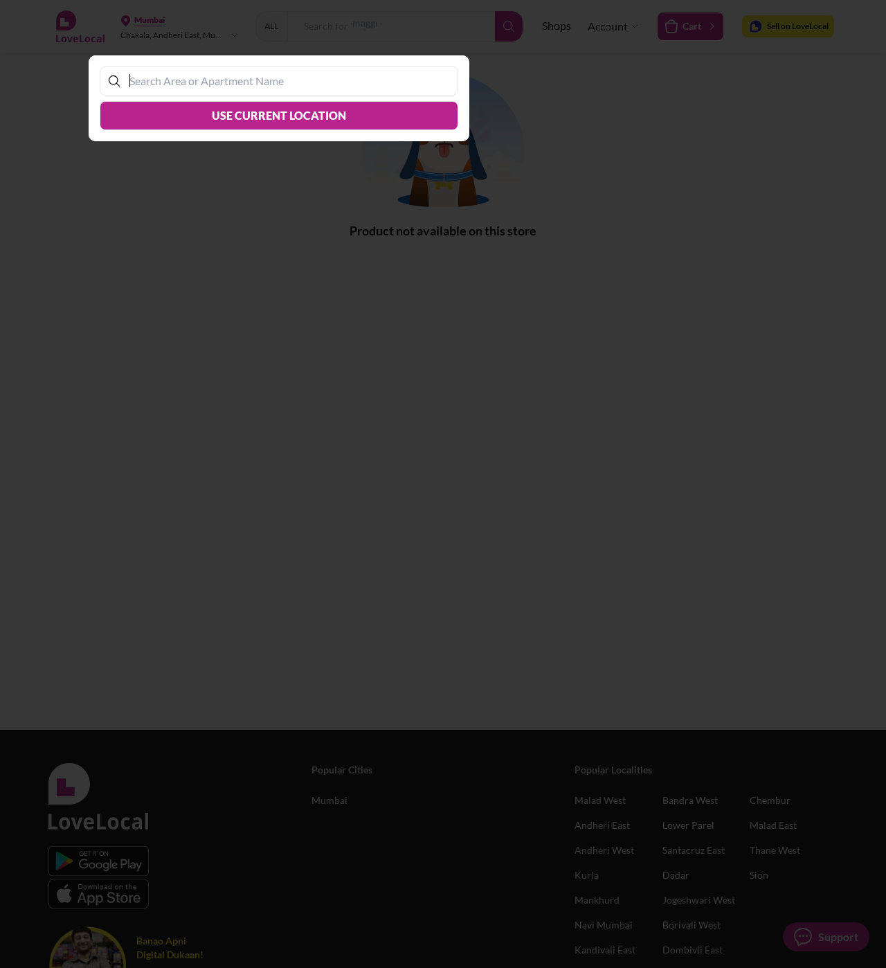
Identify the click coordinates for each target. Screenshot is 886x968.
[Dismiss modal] (443, 484)
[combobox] (286, 80)
